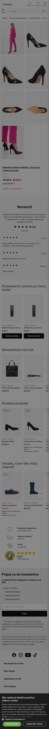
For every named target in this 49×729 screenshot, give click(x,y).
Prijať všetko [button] (12, 724)
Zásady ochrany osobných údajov (20, 717)
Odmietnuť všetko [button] (34, 724)
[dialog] (24, 364)
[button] (24, 719)
